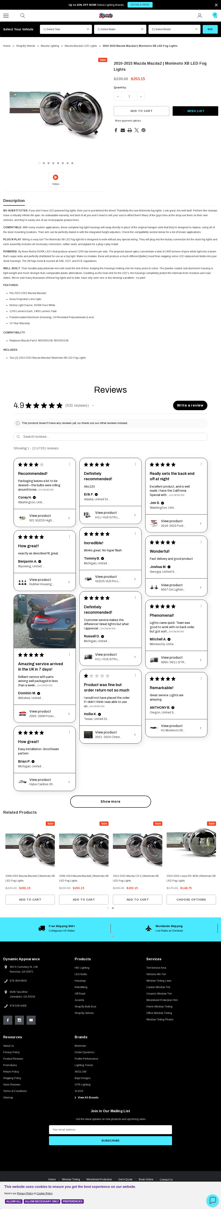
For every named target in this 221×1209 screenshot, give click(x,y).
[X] (136, 130)
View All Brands (87, 1097)
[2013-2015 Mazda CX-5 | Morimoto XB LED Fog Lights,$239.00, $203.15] (137, 846)
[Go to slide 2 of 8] (44, 163)
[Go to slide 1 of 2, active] (108, 908)
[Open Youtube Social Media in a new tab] (31, 1020)
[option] (56, 928)
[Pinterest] (143, 130)
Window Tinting (71, 1179)
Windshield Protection (99, 1179)
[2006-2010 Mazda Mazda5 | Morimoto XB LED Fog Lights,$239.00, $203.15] (84, 846)
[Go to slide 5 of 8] (58, 163)
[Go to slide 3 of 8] (48, 163)
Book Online (146, 1179)
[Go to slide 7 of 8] (67, 163)
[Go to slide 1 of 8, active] (39, 163)
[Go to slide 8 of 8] (72, 163)
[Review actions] (69, 464)
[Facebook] (116, 130)
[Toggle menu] (6, 15)
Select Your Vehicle (18, 29)
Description (14, 201)
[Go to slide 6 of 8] (63, 163)
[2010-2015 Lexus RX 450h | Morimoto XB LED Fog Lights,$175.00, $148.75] (191, 846)
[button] (93, 405)
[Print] (130, 130)
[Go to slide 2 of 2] (113, 908)
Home (52, 1179)
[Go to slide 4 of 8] (53, 163)
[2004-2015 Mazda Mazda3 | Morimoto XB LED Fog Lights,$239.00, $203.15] (30, 846)
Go (210, 29)
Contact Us (166, 1179)
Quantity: (120, 87)
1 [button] (108, 936)
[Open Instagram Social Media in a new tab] (19, 1020)
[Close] (216, 5)
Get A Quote (125, 1179)
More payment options (128, 120)
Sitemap (8, 1097)
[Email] (123, 130)
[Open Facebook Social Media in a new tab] (7, 1020)
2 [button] (113, 936)
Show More (46, 489)
